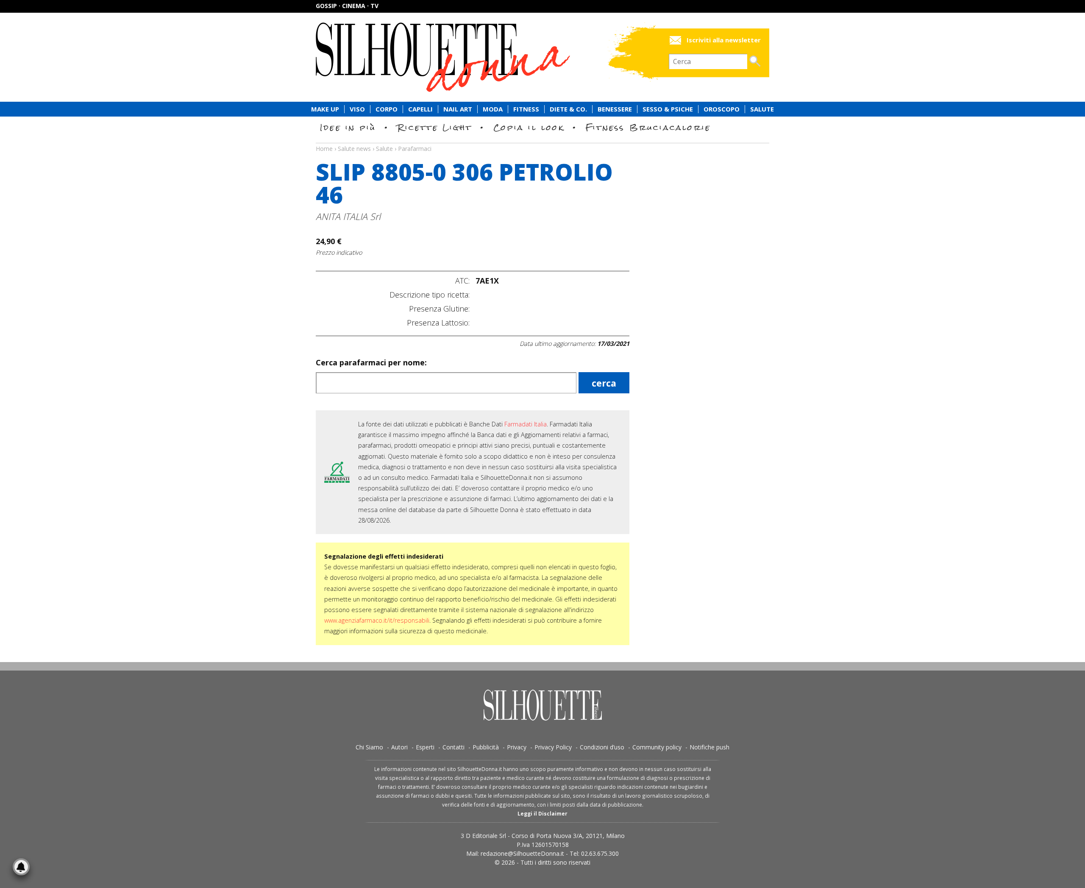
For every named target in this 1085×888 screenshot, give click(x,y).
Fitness (526, 109)
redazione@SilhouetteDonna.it (522, 853)
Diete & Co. (568, 109)
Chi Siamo (369, 747)
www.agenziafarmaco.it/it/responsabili (376, 620)
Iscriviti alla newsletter (724, 40)
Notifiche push (709, 747)
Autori (399, 747)
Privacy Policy (553, 747)
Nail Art (457, 109)
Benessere (615, 109)
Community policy (657, 747)
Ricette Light (435, 127)
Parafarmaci (414, 149)
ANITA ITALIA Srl (348, 216)
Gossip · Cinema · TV (347, 6)
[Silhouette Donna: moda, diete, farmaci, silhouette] (479, 57)
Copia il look (528, 127)
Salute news (542, 141)
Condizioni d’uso (602, 747)
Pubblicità (486, 747)
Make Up (325, 109)
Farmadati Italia (525, 424)
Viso (357, 109)
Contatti (453, 747)
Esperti (425, 747)
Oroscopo (722, 109)
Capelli (420, 109)
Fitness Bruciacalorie (648, 127)
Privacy (516, 747)
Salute (762, 109)
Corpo (387, 109)
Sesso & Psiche (668, 109)
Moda (493, 109)
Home (324, 149)
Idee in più (348, 127)
